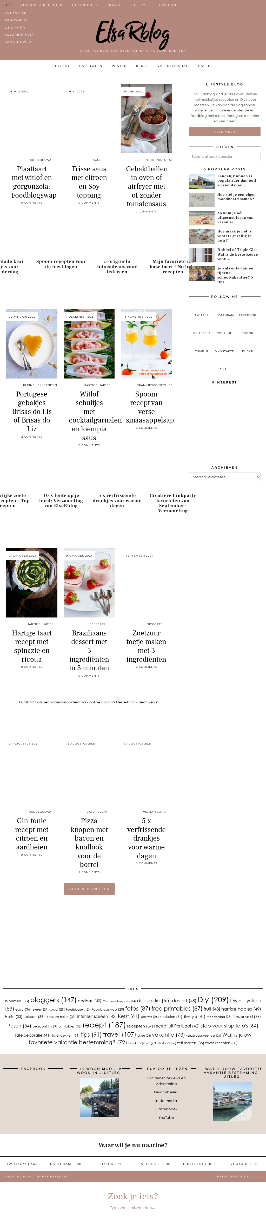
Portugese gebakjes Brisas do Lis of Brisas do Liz (32, 411)
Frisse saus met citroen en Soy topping (89, 182)
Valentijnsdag (173, 66)
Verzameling (154, 812)
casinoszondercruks (69, 702)
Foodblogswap (40, 160)
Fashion (167, 5)
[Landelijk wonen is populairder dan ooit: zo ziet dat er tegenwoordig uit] (202, 181)
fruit (212, 1009)
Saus (97, 160)
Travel (114, 5)
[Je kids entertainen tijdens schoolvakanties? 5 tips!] (202, 273)
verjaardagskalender (203, 1035)
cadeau (90, 1000)
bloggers (53, 999)
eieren (40, 1009)
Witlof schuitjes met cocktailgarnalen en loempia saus (95, 416)
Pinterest (199, 1164)
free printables (177, 1008)
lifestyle (194, 1016)
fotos (137, 1008)
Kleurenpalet (19, 34)
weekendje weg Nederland (152, 1043)
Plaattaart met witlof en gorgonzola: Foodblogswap (34, 182)
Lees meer (224, 132)
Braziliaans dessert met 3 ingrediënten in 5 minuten (89, 650)
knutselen (171, 1016)
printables (70, 1026)
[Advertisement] (133, 949)
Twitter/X (22, 1164)
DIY (8, 5)
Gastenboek (166, 1109)
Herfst (62, 66)
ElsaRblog (133, 32)
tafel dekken (66, 1035)
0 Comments (31, 202)
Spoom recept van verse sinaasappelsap (150, 407)
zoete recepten (221, 1043)
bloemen (17, 1001)
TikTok (111, 1164)
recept (104, 1024)
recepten (140, 1026)
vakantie (168, 1034)
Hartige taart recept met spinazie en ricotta (32, 646)
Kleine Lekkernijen (40, 385)
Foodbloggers (78, 1009)
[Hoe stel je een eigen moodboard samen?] (202, 200)
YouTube (166, 1117)
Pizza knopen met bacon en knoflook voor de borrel (89, 842)
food (57, 1009)
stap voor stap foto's (229, 1026)
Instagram (66, 1164)
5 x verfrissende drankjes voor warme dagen (146, 838)
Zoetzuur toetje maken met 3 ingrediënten (146, 646)
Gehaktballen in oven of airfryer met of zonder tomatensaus (147, 186)
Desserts (97, 624)
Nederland (246, 1016)
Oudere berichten (89, 889)
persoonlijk (44, 1026)
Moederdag (219, 1017)
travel (119, 1034)
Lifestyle (140, 5)
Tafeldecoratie (33, 1034)
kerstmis (150, 1017)
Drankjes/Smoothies (154, 385)
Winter (119, 66)
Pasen (204, 66)
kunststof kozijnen (34, 702)
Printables (16, 20)
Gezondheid (85, 5)
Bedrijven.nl (149, 702)
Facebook (155, 1164)
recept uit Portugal (177, 1025)
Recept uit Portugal (154, 160)
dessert (184, 1000)
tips (91, 1034)
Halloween (91, 66)
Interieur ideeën (97, 1016)
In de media (166, 1100)
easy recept (97, 812)
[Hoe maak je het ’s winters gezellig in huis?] (202, 236)
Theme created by (239, 1176)
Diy (213, 999)
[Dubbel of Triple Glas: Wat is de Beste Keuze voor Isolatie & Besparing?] (202, 255)
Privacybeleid (166, 1092)
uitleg (144, 1035)
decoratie (154, 1000)
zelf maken (190, 1042)
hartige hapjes (241, 1009)
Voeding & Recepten (42, 5)
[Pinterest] (207, 405)
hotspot (34, 1016)
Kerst (142, 66)
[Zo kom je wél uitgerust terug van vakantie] (202, 218)
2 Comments (146, 211)
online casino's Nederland (112, 702)
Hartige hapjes (97, 385)
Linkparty (15, 27)
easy (23, 1009)
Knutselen (16, 13)
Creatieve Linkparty (119, 1001)
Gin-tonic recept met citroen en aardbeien (31, 834)
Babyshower (18, 42)
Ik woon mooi (61, 1016)
